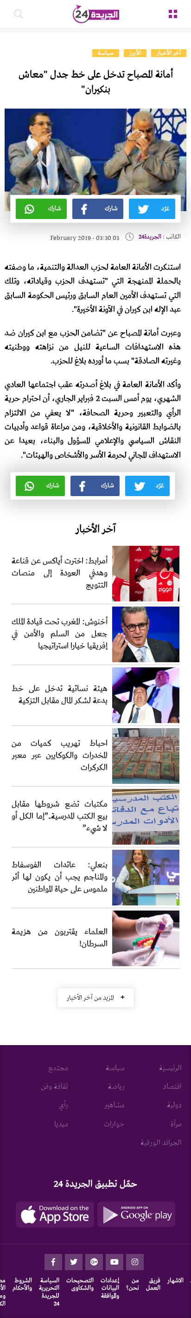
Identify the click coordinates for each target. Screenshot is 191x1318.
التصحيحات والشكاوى (80, 1284)
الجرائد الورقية (161, 1143)
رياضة (116, 1087)
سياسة (106, 53)
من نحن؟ (132, 1284)
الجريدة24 (150, 237)
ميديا (61, 1124)
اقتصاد (172, 1087)
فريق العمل (153, 1284)
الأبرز (135, 53)
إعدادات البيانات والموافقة (110, 1288)
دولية (174, 1105)
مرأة (176, 1124)
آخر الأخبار (169, 53)
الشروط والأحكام (22, 1284)
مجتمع (58, 1068)
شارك (111, 209)
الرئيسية (170, 1068)
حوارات (114, 1124)
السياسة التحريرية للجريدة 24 (49, 1292)
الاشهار (175, 1281)
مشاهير (114, 1105)
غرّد (165, 209)
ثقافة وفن (54, 1087)
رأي (63, 1105)
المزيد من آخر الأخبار (96, 997)
